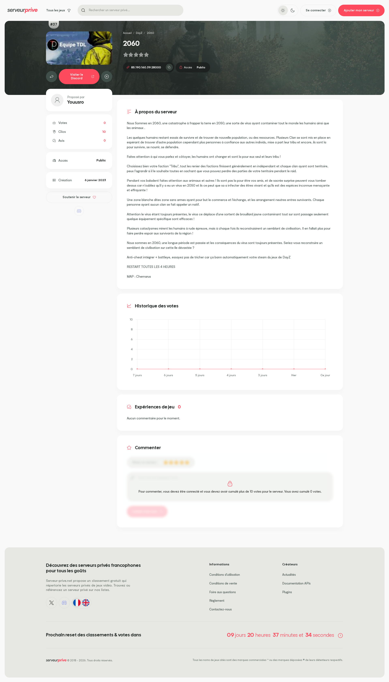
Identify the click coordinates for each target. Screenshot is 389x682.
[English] (85, 602)
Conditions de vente (223, 583)
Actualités (289, 575)
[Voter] (106, 76)
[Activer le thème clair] (283, 10)
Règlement (216, 601)
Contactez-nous (220, 609)
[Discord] (79, 211)
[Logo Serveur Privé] (22, 10)
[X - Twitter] (51, 602)
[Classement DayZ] (51, 76)
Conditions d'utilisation (224, 575)
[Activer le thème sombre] (292, 10)
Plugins (287, 592)
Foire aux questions (222, 592)
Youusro (75, 102)
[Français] (76, 602)
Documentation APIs (296, 583)
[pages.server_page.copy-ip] (169, 67)
